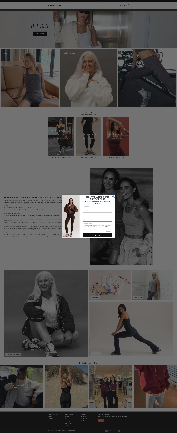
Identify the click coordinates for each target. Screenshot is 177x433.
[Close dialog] (113, 196)
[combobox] (85, 219)
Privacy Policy (108, 231)
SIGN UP (97, 235)
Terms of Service (97, 232)
